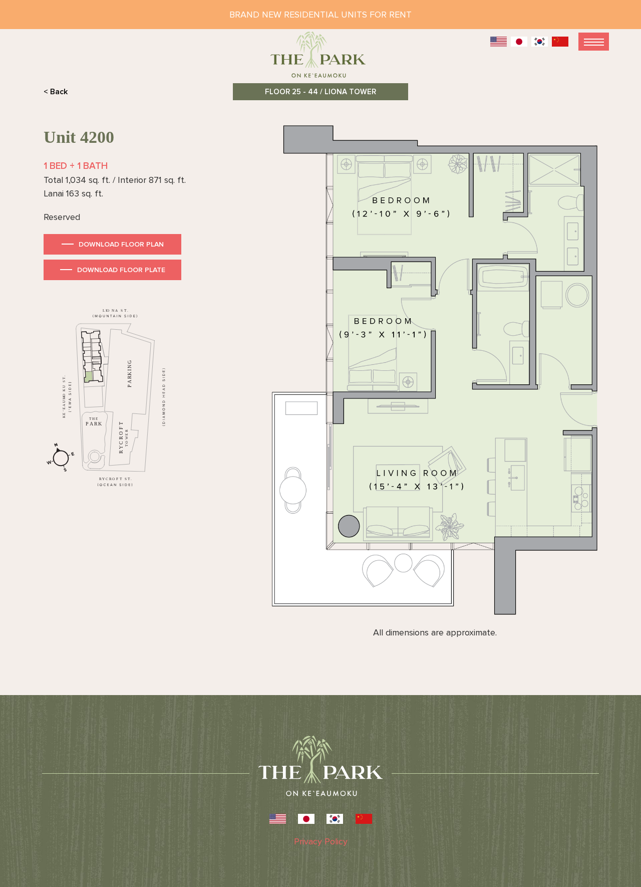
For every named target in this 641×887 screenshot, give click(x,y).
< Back (56, 92)
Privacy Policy (321, 841)
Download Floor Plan (121, 244)
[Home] (320, 59)
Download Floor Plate (121, 270)
